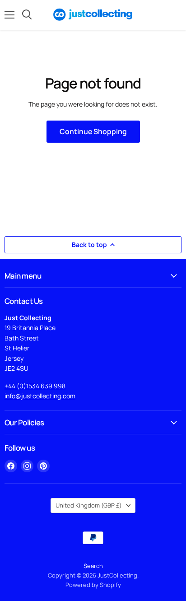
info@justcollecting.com (40, 395)
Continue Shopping (93, 131)
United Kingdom (89, 505)
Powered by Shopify (93, 585)
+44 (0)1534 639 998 (35, 386)
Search (93, 566)
